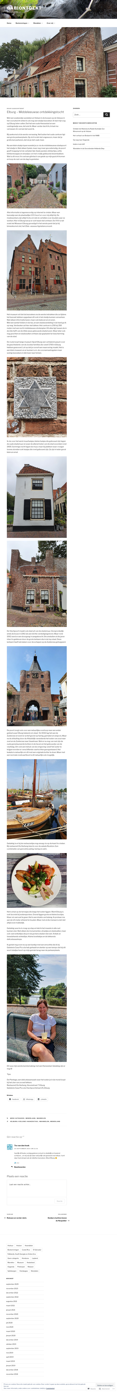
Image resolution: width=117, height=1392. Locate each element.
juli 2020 (9, 1323)
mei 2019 (9, 1353)
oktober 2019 (11, 1344)
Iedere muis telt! (79, 144)
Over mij (50, 23)
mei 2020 (9, 1327)
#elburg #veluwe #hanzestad (24, 1121)
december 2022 (12, 1293)
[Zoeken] (106, 114)
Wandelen (37, 23)
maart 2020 (10, 1331)
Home (9, 23)
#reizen (19, 1245)
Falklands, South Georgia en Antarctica (22, 1254)
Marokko (11, 1262)
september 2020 (12, 1318)
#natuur (10, 1245)
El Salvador (37, 1250)
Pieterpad (21, 1267)
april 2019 (9, 1357)
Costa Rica (26, 1250)
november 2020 (12, 1314)
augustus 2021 (11, 1301)
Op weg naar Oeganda (81, 140)
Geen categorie (17, 1118)
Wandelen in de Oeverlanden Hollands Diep (88, 148)
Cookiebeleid (50, 1388)
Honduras (25, 1258)
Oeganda (11, 1267)
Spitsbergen (12, 1271)
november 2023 (12, 1288)
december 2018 (12, 1370)
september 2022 (12, 1297)
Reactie (59, 1201)
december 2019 (12, 1340)
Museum (20, 1262)
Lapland (35, 1258)
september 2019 (12, 1348)
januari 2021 (10, 1310)
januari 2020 (11, 1335)
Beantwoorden (19, 1167)
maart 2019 (10, 1361)
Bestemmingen (21, 23)
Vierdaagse (23, 1271)
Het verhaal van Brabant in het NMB (86, 135)
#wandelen (44, 1121)
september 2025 (12, 1284)
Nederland (31, 1118)
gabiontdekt (24, 8)
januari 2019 (10, 1365)
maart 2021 (10, 1305)
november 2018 (12, 1374)
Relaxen (30, 1267)
